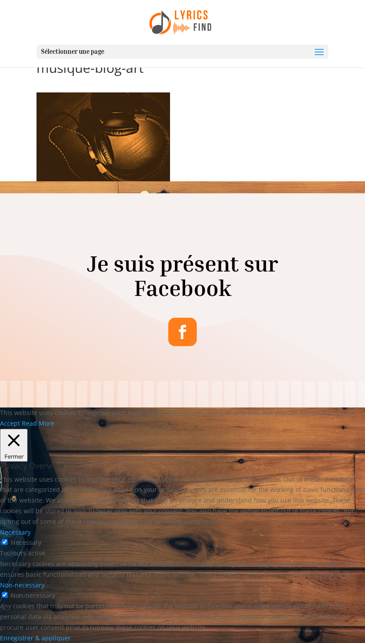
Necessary (26, 542)
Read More (38, 423)
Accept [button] (10, 423)
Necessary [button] (15, 532)
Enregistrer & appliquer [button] (35, 638)
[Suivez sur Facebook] (182, 332)
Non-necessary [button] (22, 585)
